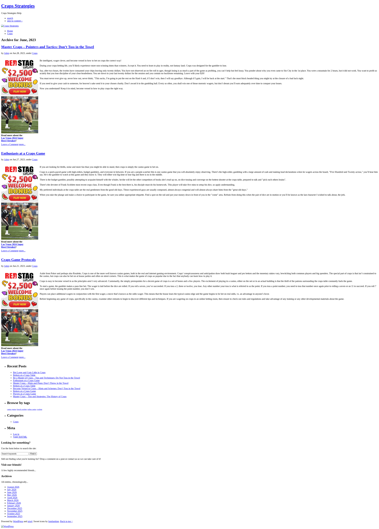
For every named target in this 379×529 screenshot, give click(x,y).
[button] (189, 253)
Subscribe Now (190, 277)
